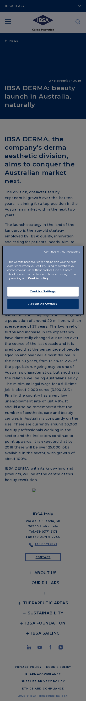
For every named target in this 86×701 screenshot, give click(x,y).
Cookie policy (38, 278)
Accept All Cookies (42, 304)
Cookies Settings (43, 291)
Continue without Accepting (62, 251)
